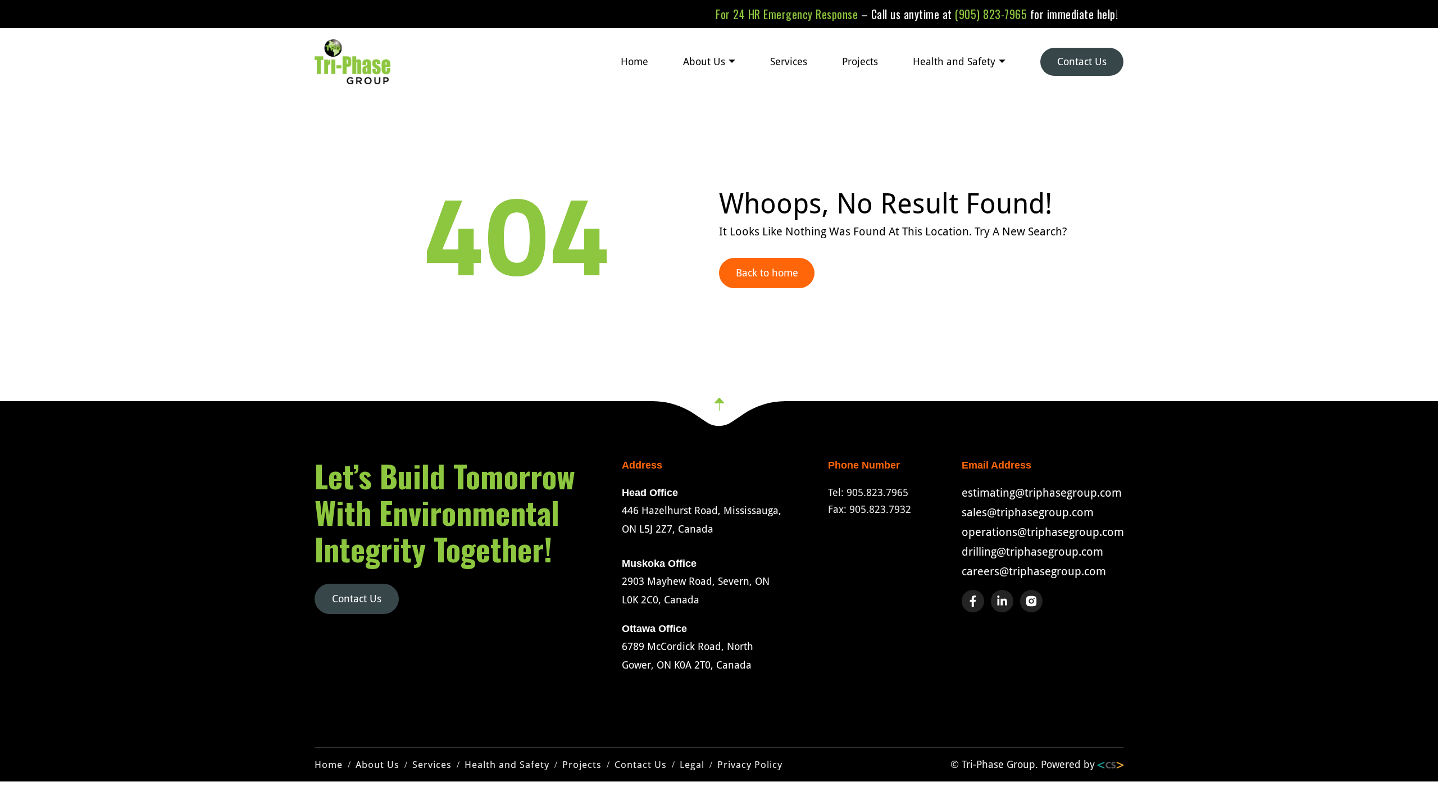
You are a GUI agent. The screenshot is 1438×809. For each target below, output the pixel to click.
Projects (860, 61)
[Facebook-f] (973, 601)
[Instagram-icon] (1031, 601)
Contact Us (1082, 61)
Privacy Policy (749, 764)
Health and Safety (954, 61)
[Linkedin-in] (1002, 601)
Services (788, 61)
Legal (692, 764)
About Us (704, 61)
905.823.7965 (877, 492)
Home (634, 61)
